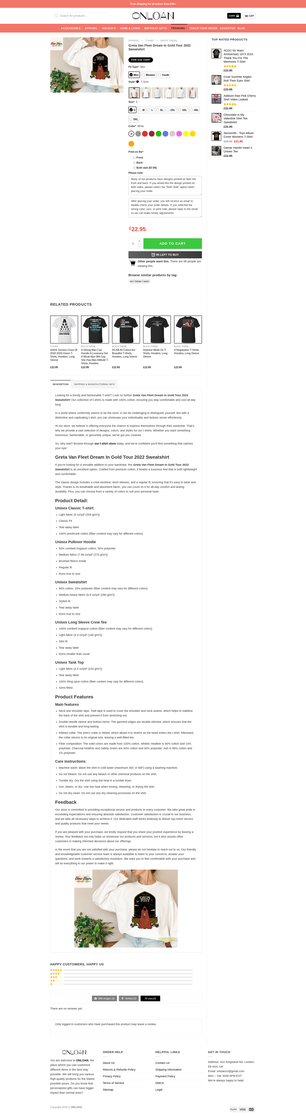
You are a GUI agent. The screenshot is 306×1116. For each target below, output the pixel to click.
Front (139, 157)
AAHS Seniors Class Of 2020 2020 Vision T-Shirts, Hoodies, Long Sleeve (63, 354)
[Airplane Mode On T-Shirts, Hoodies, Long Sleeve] (157, 329)
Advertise (227, 28)
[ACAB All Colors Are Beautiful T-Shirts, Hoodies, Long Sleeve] (126, 329)
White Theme (168, 40)
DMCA (159, 1083)
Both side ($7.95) (146, 167)
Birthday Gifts (155, 28)
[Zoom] (54, 88)
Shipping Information (168, 1069)
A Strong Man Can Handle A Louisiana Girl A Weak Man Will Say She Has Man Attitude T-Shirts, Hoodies (95, 356)
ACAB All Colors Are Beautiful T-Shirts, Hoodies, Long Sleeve (124, 353)
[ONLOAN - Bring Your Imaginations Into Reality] (153, 16)
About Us (109, 1063)
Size (131, 101)
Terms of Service (113, 1083)
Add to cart (172, 243)
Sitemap (108, 1089)
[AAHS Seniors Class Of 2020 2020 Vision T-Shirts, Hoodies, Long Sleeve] (64, 329)
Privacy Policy (112, 1076)
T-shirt (149, 40)
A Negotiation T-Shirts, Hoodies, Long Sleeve (186, 351)
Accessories (70, 28)
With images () (106, 998)
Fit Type (133, 66)
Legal (158, 1089)
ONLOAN (82, 1060)
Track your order (203, 28)
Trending (178, 28)
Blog (241, 28)
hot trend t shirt (139, 281)
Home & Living (130, 28)
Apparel (91, 28)
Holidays (109, 28)
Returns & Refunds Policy (119, 1069)
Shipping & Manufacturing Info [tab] (94, 384)
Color (132, 126)
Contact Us (162, 1063)
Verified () (130, 998)
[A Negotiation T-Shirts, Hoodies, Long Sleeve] (188, 329)
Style (133, 81)
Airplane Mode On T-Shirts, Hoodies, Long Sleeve (155, 353)
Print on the (135, 151)
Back (139, 162)
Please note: (135, 172)
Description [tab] (60, 384)
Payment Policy (165, 1076)
